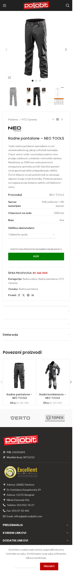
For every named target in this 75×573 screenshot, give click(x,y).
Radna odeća (30, 275)
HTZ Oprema (29, 115)
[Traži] (67, 5)
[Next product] (62, 116)
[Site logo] (36, 5)
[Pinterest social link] (28, 291)
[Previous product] (53, 116)
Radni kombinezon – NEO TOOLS (52, 392)
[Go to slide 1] (32, 78)
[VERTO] (20, 414)
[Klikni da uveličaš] (9, 75)
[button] (6, 48)
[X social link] (23, 291)
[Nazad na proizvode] (57, 116)
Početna (13, 115)
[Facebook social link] (19, 291)
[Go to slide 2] (36, 78)
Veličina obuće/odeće (21, 224)
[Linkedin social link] (33, 291)
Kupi (36, 252)
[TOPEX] (55, 414)
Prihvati (49, 566)
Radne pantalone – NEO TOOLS (19, 392)
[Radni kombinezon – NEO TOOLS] (52, 371)
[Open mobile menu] (4, 5)
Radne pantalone (48, 275)
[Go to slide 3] (40, 78)
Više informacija (25, 566)
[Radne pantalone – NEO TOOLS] (19, 371)
